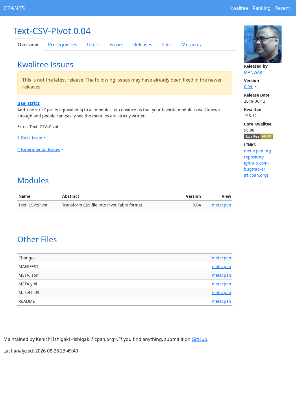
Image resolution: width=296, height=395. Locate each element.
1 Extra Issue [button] (29, 138)
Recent (282, 8)
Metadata (192, 44)
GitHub (199, 339)
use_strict (28, 103)
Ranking (262, 8)
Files (167, 44)
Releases (142, 44)
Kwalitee (239, 8)
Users (93, 44)
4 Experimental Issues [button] (38, 149)
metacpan (221, 205)
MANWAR (253, 72)
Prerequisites (62, 44)
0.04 (248, 86)
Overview (28, 44)
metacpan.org (257, 151)
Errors (116, 44)
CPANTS (14, 8)
